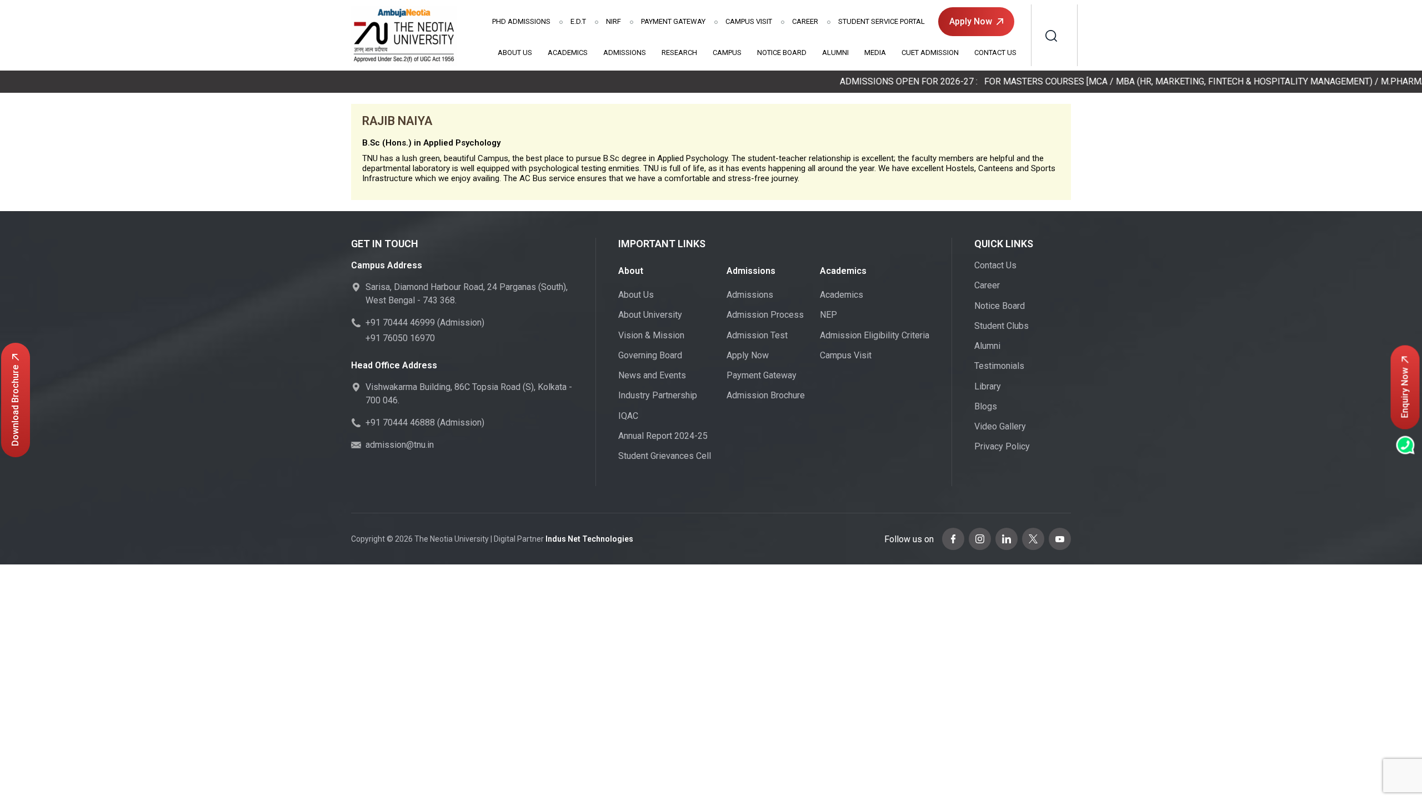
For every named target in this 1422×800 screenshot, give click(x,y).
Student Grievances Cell (664, 456)
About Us (515, 52)
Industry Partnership (657, 395)
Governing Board (650, 355)
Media (875, 52)
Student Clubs (1001, 326)
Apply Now (970, 21)
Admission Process (765, 314)
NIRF (613, 21)
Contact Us (995, 52)
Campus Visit (748, 21)
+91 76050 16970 (400, 338)
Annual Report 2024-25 (663, 436)
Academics (568, 52)
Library (987, 386)
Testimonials (999, 366)
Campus (727, 52)
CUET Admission (930, 52)
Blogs (985, 406)
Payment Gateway (673, 21)
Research (679, 52)
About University (650, 314)
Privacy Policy (1002, 446)
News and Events (652, 375)
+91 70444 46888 (400, 422)
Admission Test (757, 335)
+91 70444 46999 (400, 322)
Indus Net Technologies (589, 538)
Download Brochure (15, 405)
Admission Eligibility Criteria (874, 335)
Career (805, 21)
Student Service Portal (881, 21)
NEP (828, 314)
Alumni (835, 52)
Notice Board (782, 52)
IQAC (628, 416)
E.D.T (578, 21)
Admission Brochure (766, 395)
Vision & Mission (651, 335)
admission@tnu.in (399, 444)
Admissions (521, 21)
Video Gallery (1000, 426)
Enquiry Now (1405, 393)
